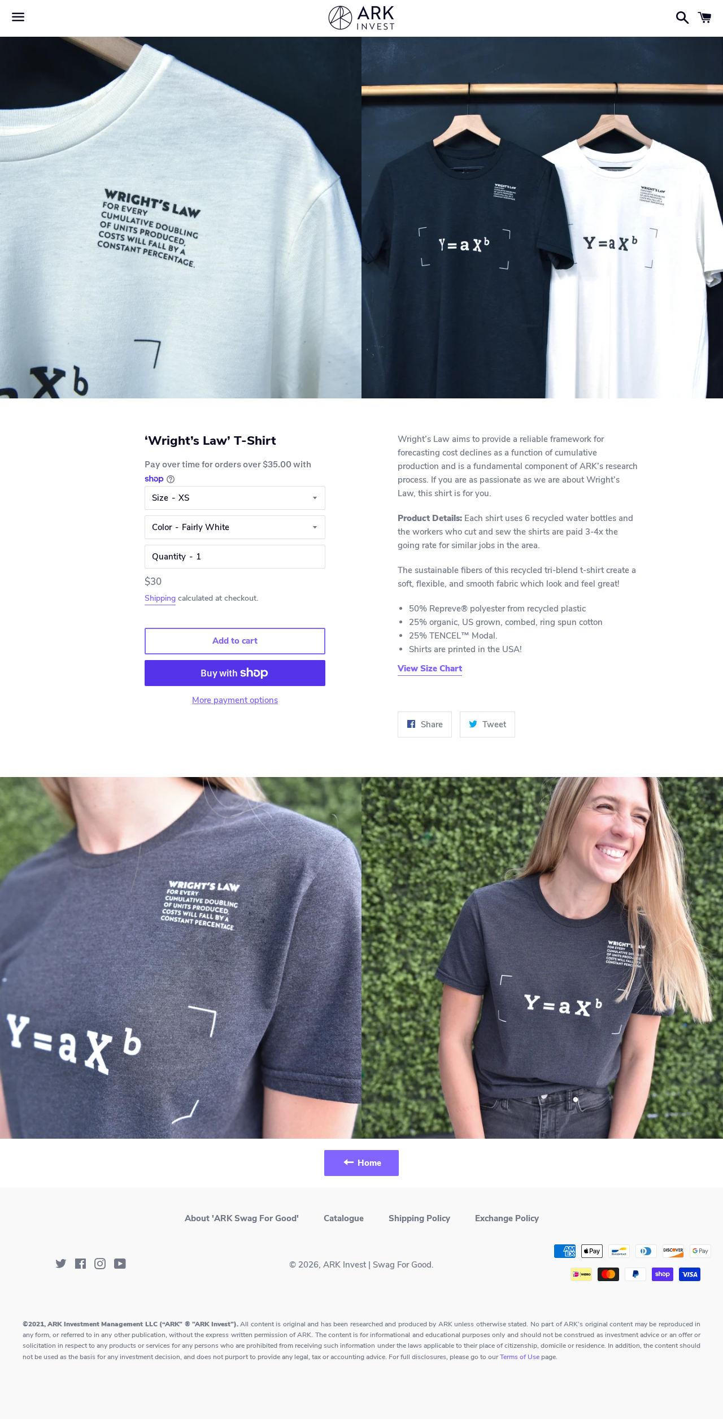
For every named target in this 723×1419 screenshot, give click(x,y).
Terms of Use (519, 1356)
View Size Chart (430, 668)
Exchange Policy (507, 1218)
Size (160, 498)
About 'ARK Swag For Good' (242, 1218)
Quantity (169, 556)
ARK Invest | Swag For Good (377, 1264)
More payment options (235, 700)
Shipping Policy (419, 1218)
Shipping (160, 598)
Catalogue (344, 1218)
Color (162, 527)
